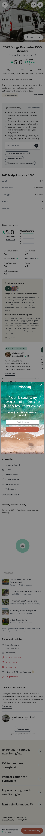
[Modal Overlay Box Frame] (22, 418)
